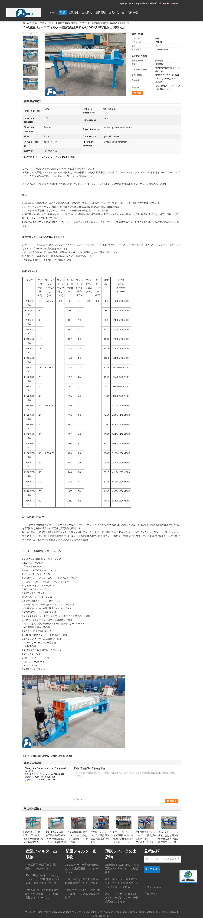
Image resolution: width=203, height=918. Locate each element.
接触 (139, 93)
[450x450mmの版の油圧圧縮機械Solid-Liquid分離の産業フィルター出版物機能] (56, 823)
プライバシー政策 (34, 912)
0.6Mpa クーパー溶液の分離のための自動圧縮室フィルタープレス (82, 868)
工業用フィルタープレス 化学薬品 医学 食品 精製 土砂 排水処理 (101, 837)
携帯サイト (152, 893)
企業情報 (74, 12)
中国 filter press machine (56, 912)
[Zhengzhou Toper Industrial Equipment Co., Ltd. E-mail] (26, 783)
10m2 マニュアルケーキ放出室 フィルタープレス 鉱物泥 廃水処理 (82, 894)
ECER (108, 916)
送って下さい (152, 869)
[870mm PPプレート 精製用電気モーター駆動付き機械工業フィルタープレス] (123, 823)
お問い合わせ (116, 12)
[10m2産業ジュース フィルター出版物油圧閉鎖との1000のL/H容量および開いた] (85, 64)
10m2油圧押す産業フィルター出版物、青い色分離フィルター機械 (78, 837)
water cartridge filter (61, 756)
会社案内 (87, 12)
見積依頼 (133, 12)
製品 (62, 12)
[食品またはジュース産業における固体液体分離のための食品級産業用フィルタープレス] (168, 823)
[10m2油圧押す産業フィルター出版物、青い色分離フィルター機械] (78, 823)
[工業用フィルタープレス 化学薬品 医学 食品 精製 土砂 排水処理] (101, 823)
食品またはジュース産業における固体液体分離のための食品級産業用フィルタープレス (168, 838)
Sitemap (157, 887)
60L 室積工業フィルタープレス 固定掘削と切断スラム (146, 835)
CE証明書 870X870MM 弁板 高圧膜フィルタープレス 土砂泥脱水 (122, 868)
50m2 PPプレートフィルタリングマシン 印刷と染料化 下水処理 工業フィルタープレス (42, 879)
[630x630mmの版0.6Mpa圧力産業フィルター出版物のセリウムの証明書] (33, 823)
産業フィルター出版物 (51, 23)
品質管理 (100, 12)
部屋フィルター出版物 (81, 854)
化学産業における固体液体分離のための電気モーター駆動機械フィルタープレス (41, 894)
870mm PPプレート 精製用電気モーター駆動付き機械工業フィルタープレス (123, 837)
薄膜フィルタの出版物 (121, 854)
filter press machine (38, 756)
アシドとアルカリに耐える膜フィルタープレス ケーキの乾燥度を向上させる (121, 897)
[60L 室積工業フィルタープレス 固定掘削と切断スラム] (146, 823)
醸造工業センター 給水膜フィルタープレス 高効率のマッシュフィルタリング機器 (121, 883)
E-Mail (147, 887)
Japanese (172, 3)
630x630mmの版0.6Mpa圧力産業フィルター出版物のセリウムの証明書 (33, 837)
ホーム (53, 12)
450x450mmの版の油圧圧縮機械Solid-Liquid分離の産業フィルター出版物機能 (56, 837)
